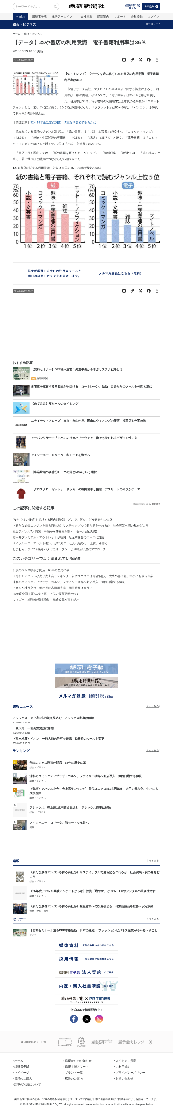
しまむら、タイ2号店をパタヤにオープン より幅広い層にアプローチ (59, 549)
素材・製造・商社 (39, 911)
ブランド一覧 (74, 1072)
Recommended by (142, 504)
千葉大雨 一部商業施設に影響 (33, 728)
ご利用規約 (123, 1066)
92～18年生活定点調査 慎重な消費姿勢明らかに (63, 122)
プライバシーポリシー (130, 1072)
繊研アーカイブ (62, 16)
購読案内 (103, 16)
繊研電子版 (39, 16)
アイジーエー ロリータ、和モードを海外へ (59, 822)
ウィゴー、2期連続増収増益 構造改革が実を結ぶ (46, 599)
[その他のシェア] (157, 59)
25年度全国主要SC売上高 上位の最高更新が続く (46, 593)
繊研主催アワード (77, 1066)
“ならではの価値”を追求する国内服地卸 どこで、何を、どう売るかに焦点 (62, 519)
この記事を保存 (25, 60)
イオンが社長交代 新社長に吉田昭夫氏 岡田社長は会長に (52, 588)
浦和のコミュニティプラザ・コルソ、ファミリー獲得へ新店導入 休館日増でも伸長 (69, 582)
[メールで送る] (124, 59)
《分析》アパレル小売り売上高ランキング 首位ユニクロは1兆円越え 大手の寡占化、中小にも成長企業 (83, 576)
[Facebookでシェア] (148, 59)
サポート (120, 16)
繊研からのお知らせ (78, 1060)
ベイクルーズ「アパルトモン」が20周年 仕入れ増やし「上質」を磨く (60, 543)
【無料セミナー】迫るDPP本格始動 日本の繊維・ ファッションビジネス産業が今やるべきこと (93, 930)
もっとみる (152, 706)
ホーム (16, 33)
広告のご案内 (74, 1078)
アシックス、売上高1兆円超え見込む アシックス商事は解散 (53, 718)
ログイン (153, 16)
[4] (20, 809)
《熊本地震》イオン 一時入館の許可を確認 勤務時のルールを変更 (58, 738)
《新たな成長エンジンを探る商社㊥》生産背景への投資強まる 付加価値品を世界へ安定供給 (92, 906)
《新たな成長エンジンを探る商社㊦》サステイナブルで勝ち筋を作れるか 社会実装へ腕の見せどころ (81, 525)
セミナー (34, 935)
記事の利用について (27, 1084)
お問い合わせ (124, 1078)
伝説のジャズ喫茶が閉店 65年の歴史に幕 (41, 570)
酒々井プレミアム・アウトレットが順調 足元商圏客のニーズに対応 (58, 537)
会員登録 (137, 16)
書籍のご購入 (23, 1078)
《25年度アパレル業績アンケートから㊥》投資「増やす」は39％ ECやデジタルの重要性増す (92, 891)
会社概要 (86, 16)
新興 (32, 827)
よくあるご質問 (126, 1060)
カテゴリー (152, 23)
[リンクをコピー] (132, 59)
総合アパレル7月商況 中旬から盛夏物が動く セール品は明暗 (55, 531)
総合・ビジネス (24, 24)
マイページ (21, 1072)
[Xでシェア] (140, 59)
